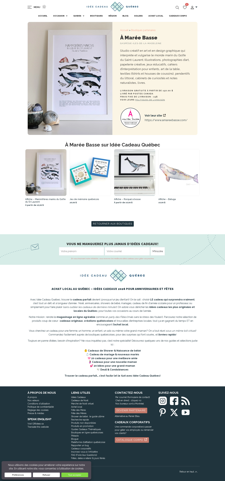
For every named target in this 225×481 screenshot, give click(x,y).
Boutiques (96, 16)
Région (113, 16)
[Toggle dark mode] (44, 7)
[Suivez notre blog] (185, 400)
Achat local (155, 16)
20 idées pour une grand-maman (114, 365)
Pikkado (75, 436)
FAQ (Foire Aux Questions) (84, 455)
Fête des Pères (78, 410)
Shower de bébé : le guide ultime (87, 416)
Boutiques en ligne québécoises (87, 432)
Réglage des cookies (38, 410)
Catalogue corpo (130, 439)
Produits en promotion (82, 426)
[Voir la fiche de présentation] (46, 172)
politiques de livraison (150, 100)
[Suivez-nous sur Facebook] (174, 400)
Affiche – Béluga (167, 199)
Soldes (138, 16)
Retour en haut (187, 471)
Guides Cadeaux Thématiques (86, 429)
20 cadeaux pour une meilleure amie (114, 358)
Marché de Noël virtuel (82, 403)
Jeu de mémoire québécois (84, 199)
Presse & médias (36, 413)
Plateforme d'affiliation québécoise (88, 442)
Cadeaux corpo (178, 16)
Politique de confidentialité (41, 407)
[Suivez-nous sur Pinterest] (162, 411)
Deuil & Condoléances (114, 369)
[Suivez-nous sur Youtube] (185, 411)
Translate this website (38, 427)
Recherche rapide (80, 419)
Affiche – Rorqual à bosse (127, 199)
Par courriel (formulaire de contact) (132, 397)
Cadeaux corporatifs (81, 448)
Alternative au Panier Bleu (127, 416)
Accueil (42, 16)
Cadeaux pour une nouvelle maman (114, 362)
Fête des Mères (78, 413)
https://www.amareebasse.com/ (166, 120)
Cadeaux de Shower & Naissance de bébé (114, 350)
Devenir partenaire (131, 410)
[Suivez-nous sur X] (174, 411)
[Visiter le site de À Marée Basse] (130, 117)
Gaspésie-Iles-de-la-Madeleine (141, 43)
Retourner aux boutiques (112, 223)
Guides (77, 16)
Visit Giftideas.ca (36, 423)
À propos (32, 397)
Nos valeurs (33, 400)
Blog (125, 16)
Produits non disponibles (83, 423)
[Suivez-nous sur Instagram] (162, 400)
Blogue (74, 439)
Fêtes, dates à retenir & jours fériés (88, 458)
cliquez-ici (136, 400)
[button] (193, 7)
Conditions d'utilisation (39, 403)
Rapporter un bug (80, 445)
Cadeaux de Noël (79, 400)
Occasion (58, 16)
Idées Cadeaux (78, 397)
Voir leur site (154, 115)
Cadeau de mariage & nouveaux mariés (114, 354)
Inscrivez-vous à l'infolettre (84, 452)
